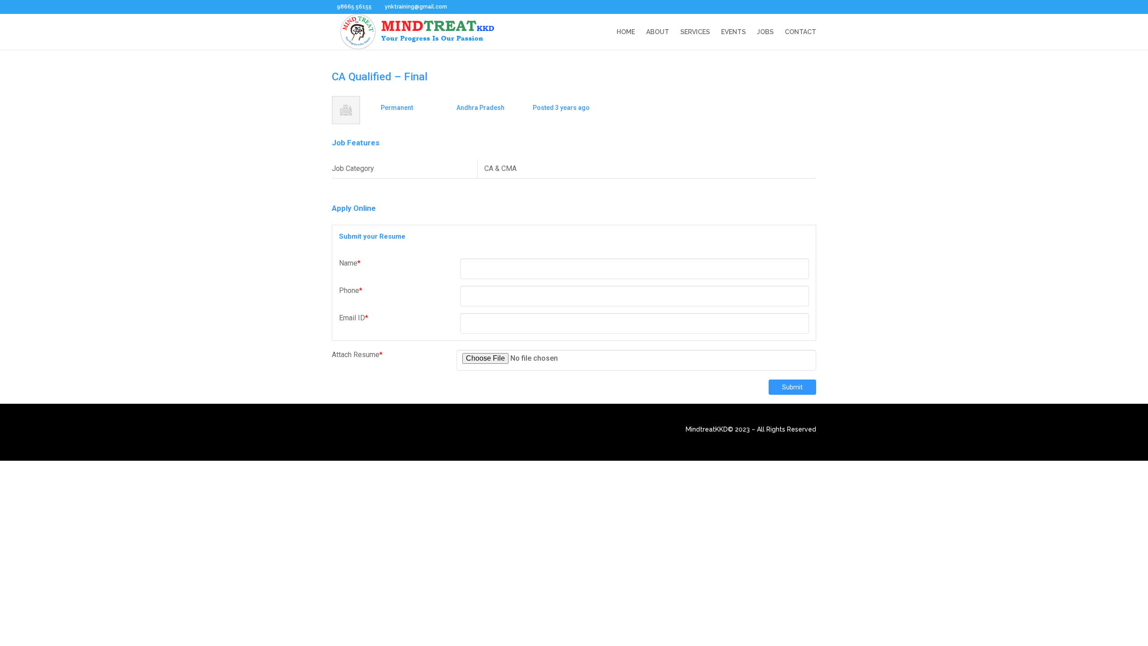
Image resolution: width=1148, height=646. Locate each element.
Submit (792, 387)
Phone (350, 290)
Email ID (353, 318)
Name (350, 263)
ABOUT (657, 32)
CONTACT (800, 32)
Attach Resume (357, 354)
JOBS (765, 32)
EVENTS (733, 32)
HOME (626, 32)
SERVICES (695, 32)
